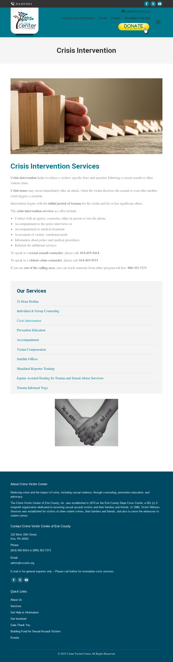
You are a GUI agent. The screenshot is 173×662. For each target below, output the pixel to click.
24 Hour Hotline (28, 301)
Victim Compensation (31, 349)
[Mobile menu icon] (158, 22)
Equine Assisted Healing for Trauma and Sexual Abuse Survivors (60, 378)
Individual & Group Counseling (38, 311)
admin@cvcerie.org (138, 11)
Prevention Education (31, 330)
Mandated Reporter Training (36, 368)
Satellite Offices (27, 359)
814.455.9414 (24, 4)
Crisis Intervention (29, 320)
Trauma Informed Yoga (32, 387)
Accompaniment (28, 339)
